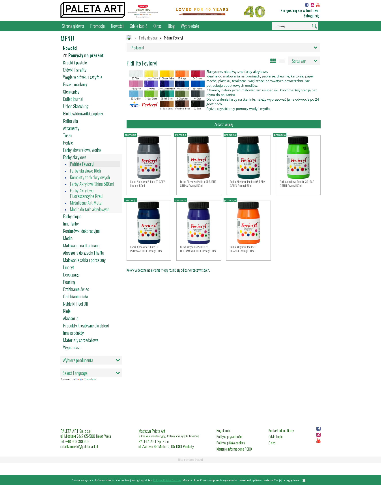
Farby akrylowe (74, 157)
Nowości (70, 48)
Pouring (69, 281)
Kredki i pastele (75, 62)
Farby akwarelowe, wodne (82, 150)
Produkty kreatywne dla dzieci (86, 325)
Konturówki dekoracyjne (81, 230)
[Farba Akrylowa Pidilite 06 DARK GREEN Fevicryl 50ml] (248, 157)
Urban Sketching (75, 106)
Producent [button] (137, 48)
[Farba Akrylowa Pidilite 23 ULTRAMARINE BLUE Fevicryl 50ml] (199, 223)
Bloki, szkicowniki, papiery (83, 113)
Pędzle (68, 142)
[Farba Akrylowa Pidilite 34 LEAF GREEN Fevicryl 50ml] (298, 157)
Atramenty (71, 128)
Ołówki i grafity (74, 69)
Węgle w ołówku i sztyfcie (82, 77)
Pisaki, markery (75, 84)
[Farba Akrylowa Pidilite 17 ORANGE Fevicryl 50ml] (248, 223)
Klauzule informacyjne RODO (234, 449)
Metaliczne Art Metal (86, 202)
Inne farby (71, 223)
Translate (90, 379)
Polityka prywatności (229, 436)
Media (68, 238)
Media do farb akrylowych (89, 209)
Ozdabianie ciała (75, 296)
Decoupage (71, 274)
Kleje (67, 311)
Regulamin (223, 430)
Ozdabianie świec (76, 289)
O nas (272, 443)
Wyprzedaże (72, 347)
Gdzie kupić (275, 436)
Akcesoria (70, 318)
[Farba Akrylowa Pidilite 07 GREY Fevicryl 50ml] (149, 157)
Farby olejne (72, 216)
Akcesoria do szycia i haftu (83, 252)
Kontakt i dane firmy (281, 430)
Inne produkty (73, 332)
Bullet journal (73, 99)
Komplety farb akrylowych (90, 177)
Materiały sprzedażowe (80, 340)
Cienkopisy (71, 91)
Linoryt (68, 267)
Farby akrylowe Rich (85, 170)
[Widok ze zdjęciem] (273, 61)
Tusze (67, 135)
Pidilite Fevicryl (82, 164)
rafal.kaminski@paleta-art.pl (79, 446)
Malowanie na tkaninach (81, 245)
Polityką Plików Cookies (167, 480)
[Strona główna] (92, 10)
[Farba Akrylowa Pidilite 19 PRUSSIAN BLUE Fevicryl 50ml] (149, 223)
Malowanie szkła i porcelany (84, 260)
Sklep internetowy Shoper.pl (190, 459)
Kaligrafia (70, 120)
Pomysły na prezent (86, 55)
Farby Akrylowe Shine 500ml (92, 184)
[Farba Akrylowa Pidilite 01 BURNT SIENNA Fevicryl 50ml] (199, 157)
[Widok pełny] (282, 61)
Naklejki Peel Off (75, 303)
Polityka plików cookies (231, 443)
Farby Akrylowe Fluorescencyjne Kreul (86, 193)
